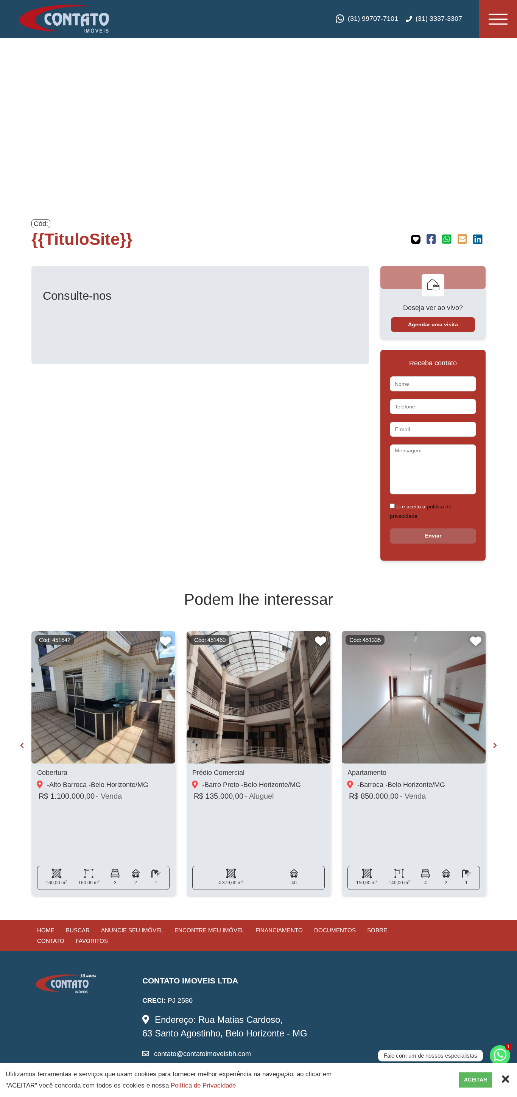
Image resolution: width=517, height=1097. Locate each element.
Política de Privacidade (203, 1085)
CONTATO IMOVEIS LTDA (190, 980)
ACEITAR (475, 1080)
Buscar (78, 930)
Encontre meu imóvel (209, 930)
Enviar (433, 536)
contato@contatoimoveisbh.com (201, 1054)
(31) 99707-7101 (373, 18)
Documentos (335, 930)
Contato (50, 941)
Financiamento (279, 930)
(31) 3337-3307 (439, 18)
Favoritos (92, 941)
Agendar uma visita (433, 324)
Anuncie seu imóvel (132, 930)
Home (46, 930)
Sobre (377, 930)
